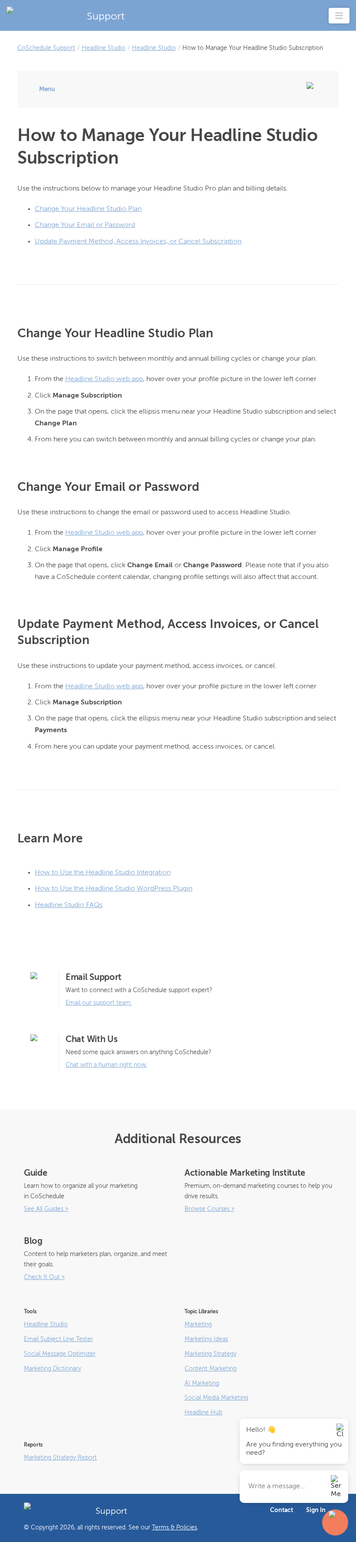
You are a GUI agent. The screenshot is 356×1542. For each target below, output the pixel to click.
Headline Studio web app (104, 379)
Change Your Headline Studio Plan (88, 209)
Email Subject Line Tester (58, 1339)
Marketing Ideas (206, 1339)
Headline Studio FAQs (68, 905)
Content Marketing (211, 1369)
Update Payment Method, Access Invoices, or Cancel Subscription (138, 241)
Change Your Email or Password (85, 225)
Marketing (198, 1325)
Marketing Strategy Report (60, 1458)
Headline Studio (103, 48)
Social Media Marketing (216, 1398)
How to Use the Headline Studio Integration (103, 872)
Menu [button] (47, 89)
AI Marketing (202, 1384)
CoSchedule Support (46, 48)
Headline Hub (203, 1413)
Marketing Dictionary (52, 1369)
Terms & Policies (174, 1528)
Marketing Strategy (211, 1354)
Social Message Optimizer (60, 1354)
